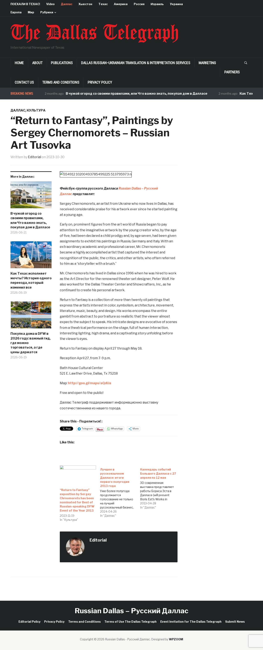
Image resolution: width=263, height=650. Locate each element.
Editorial (34, 157)
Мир (31, 12)
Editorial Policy (29, 621)
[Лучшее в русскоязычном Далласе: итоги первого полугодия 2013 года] (120, 491)
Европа (16, 12)
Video (50, 4)
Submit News (235, 621)
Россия (139, 4)
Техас (103, 4)
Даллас (66, 4)
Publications (62, 63)
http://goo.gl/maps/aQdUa (89, 383)
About (37, 63)
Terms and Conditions (60, 82)
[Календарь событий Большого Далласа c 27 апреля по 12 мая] (160, 487)
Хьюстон (85, 4)
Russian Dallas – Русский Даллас (131, 610)
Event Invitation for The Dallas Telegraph (190, 621)
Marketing (207, 63)
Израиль (157, 4)
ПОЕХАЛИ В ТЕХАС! (25, 4)
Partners (232, 72)
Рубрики (46, 12)
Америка (121, 4)
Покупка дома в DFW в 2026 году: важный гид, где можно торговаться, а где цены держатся (30, 343)
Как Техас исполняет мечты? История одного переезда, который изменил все (31, 280)
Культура (36, 110)
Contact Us (24, 82)
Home (19, 63)
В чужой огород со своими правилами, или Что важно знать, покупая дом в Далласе (128, 93)
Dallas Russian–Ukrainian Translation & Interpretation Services (135, 63)
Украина (176, 4)
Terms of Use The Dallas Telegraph (130, 621)
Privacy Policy (100, 82)
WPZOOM (176, 639)
